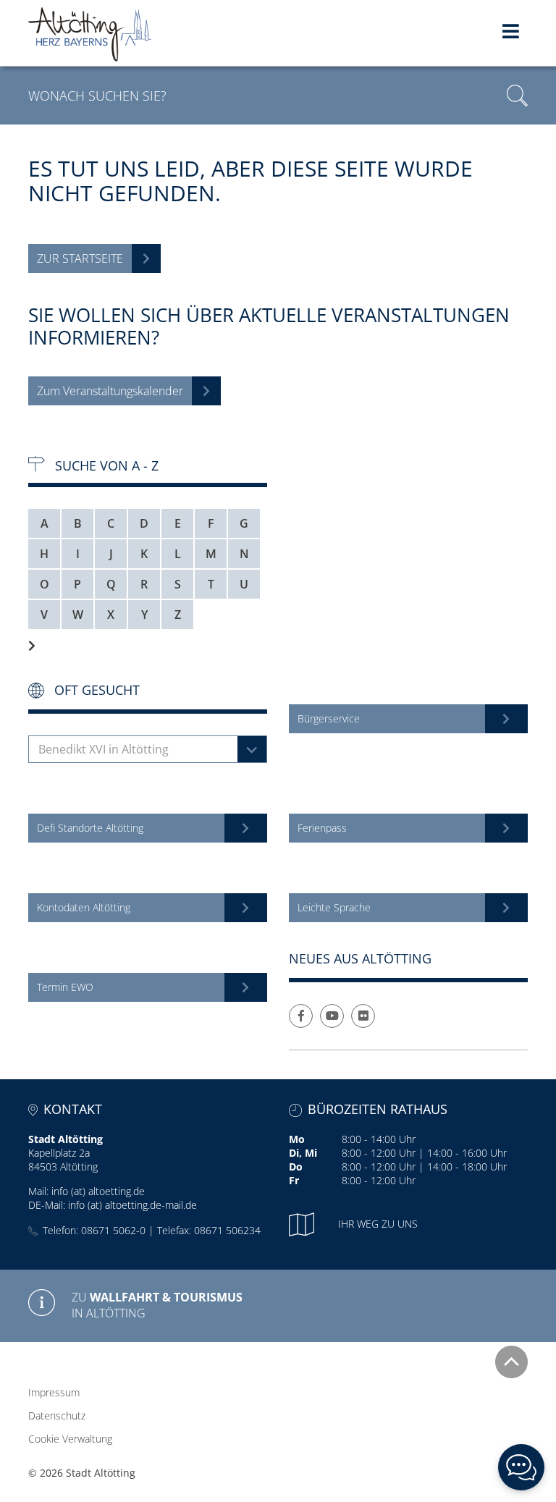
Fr (294, 1180)
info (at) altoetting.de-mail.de (132, 1205)
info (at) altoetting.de (98, 1191)
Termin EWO (65, 987)
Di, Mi (303, 1153)
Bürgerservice (329, 718)
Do (296, 1166)
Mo (297, 1139)
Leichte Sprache (334, 907)
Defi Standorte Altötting (90, 828)
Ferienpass (322, 828)
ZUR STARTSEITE (80, 258)
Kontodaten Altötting (83, 907)
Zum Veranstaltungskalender (110, 391)
